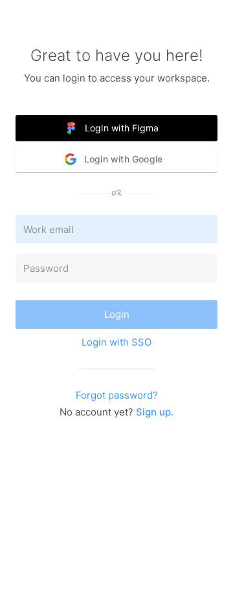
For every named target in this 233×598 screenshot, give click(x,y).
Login (116, 314)
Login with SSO (116, 342)
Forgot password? (117, 395)
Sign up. (154, 412)
